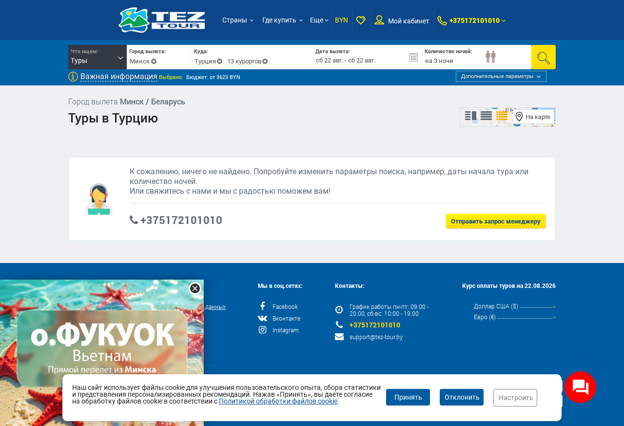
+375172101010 (474, 20)
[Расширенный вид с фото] (501, 116)
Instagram (286, 329)
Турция (205, 61)
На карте (538, 117)
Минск (140, 61)
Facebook (285, 306)
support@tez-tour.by (376, 336)
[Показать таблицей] (486, 116)
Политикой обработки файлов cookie (278, 401)
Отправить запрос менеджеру (496, 221)
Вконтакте (286, 318)
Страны (234, 20)
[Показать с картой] (470, 116)
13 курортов (244, 61)
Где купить (279, 20)
